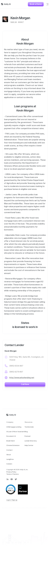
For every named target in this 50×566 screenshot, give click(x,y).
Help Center (29, 445)
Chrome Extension (13, 445)
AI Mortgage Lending (13, 427)
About (8, 454)
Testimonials (29, 427)
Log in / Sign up (12, 500)
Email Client (10, 441)
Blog (26, 431)
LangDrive (10, 459)
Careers (9, 464)
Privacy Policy (11, 472)
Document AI (11, 436)
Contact (9, 450)
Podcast (28, 436)
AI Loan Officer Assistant (15, 431)
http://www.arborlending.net (21, 377)
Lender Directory (31, 441)
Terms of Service (12, 474)
